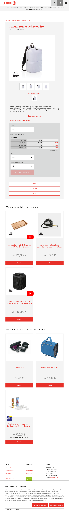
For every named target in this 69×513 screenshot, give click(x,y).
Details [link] (19, 263)
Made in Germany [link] (10, 468)
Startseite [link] (7, 20)
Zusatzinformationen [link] (35, 116)
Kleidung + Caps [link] (10, 478)
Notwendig (9, 509)
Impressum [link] (29, 473)
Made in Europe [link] (9, 470)
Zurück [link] (34, 193)
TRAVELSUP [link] (19, 368)
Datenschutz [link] (29, 470)
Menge (12, 125)
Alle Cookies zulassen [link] (56, 505)
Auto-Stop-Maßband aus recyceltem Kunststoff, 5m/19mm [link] (49, 246)
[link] (9, 3)
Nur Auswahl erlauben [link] (39, 505)
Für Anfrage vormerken (22, 172)
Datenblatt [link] (35, 188)
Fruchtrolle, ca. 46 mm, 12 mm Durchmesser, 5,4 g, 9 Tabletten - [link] (19, 425)
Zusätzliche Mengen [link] (18, 134)
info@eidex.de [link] (54, 477)
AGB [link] (27, 468)
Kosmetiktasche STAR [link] (49, 368)
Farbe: (12, 153)
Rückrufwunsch (34, 183)
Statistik (17, 509)
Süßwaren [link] (8, 473)
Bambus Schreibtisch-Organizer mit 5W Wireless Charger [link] (19, 246)
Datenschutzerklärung (39, 500)
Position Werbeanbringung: (17, 162)
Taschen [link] (14, 20)
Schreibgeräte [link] (9, 476)
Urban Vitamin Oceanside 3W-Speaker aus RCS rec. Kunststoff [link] (19, 302)
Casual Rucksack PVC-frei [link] (23, 20)
